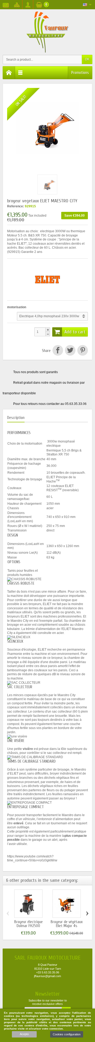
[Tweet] (70, 351)
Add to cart (75, 332)
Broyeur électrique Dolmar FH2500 (28, 924)
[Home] (9, 72)
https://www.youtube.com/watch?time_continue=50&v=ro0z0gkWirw (32, 858)
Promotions (80, 72)
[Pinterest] (82, 351)
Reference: (15, 206)
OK (87, 59)
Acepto (24, 1034)
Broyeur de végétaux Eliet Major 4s (67, 924)
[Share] (57, 351)
